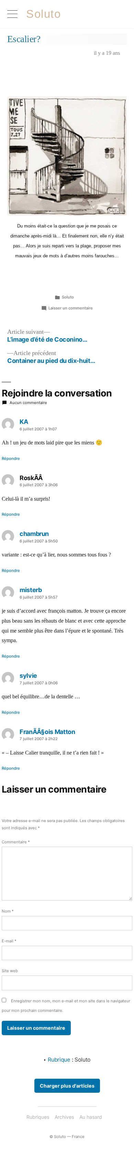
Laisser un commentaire (70, 308)
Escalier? (23, 39)
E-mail (9, 941)
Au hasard (90, 1117)
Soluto (43, 14)
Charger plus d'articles (67, 1086)
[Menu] (12, 14)
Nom (8, 911)
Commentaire (16, 842)
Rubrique (59, 1059)
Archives (64, 1117)
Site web (10, 970)
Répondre (11, 458)
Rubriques (37, 1117)
